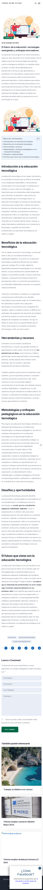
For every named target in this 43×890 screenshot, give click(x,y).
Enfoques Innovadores (27, 637)
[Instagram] (19, 648)
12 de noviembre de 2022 (10, 43)
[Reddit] (39, 648)
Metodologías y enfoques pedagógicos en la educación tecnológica (20, 150)
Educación (12, 637)
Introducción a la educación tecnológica (18, 141)
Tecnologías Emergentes (21, 641)
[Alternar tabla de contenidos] (37, 138)
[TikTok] (26, 648)
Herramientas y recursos (13, 147)
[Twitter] (12, 648)
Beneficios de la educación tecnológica (18, 144)
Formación (8, 38)
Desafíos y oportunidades (13, 154)
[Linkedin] (32, 648)
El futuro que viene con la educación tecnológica (21, 157)
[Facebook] (5, 648)
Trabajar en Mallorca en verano (18, 789)
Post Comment (10, 729)
